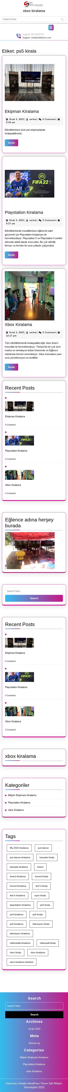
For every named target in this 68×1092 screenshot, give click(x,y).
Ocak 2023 (34, 1028)
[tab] (51, 27)
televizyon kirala (41, 924)
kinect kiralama (18, 876)
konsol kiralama (18, 886)
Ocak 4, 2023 (16, 119)
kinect (40, 867)
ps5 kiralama (16, 924)
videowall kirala (48, 943)
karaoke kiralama (19, 867)
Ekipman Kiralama (22, 111)
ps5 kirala (38, 914)
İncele (13, 142)
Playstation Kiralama (24, 212)
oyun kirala (40, 895)
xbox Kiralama (16, 810)
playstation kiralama (20, 905)
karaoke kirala (47, 857)
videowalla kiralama (20, 943)
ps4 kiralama (16, 914)
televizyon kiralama (20, 933)
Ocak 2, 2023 (16, 332)
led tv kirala (42, 886)
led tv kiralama (17, 895)
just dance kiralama (20, 857)
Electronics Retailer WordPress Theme (27, 1083)
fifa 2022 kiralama (19, 848)
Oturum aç (34, 1043)
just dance (43, 848)
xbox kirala (15, 952)
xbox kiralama (34, 11)
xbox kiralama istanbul (21, 962)
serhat (33, 119)
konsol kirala (41, 876)
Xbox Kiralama (18, 324)
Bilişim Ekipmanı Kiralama (22, 795)
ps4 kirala (45, 905)
